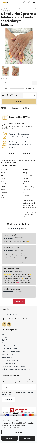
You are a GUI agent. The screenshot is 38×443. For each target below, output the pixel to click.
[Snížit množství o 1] (24, 95)
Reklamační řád (7, 357)
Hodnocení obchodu (19, 224)
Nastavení (18, 432)
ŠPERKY (25, 170)
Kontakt (4, 334)
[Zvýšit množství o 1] (34, 95)
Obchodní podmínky (8, 363)
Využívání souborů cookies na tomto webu (16, 369)
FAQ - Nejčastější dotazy (10, 349)
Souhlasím (27, 438)
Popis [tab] (11, 153)
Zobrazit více (19, 302)
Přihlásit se (8, 399)
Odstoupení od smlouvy (10, 360)
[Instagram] (9, 324)
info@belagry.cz (12, 314)
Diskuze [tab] (26, 153)
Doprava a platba (7, 343)
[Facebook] (4, 324)
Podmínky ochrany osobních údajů (13, 366)
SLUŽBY (4, 340)
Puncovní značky (7, 354)
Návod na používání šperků (11, 352)
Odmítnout (9, 438)
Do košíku (19, 101)
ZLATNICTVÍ (6, 337)
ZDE (21, 427)
